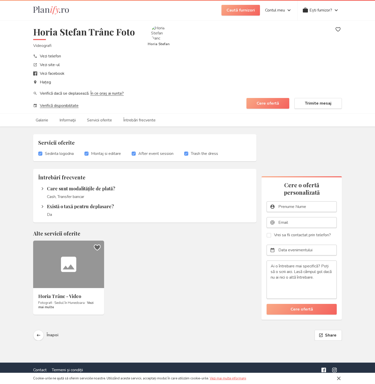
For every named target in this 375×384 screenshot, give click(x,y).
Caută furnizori (241, 10)
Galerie (42, 120)
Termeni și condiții (67, 370)
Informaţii (67, 120)
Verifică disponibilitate (59, 105)
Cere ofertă (268, 103)
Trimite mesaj (318, 103)
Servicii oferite (99, 120)
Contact (40, 370)
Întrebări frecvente (139, 120)
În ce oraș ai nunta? (107, 93)
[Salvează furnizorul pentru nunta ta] (338, 29)
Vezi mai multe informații (228, 378)
